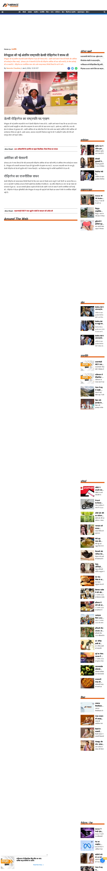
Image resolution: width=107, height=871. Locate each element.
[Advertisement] (53, 29)
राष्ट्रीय (36, 12)
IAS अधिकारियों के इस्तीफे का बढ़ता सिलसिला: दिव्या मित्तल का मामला (36, 149)
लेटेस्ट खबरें (86, 51)
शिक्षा (83, 697)
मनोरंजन (57, 12)
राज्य (52, 12)
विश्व (47, 12)
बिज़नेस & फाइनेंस (70, 12)
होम (19, 12)
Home (6, 49)
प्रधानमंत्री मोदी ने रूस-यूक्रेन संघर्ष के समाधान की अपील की (33, 211)
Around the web (16, 219)
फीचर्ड (24, 12)
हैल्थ (87, 12)
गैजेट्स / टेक (86, 822)
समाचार (30, 12)
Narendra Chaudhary (13, 68)
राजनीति (42, 12)
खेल (63, 12)
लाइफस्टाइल (80, 12)
